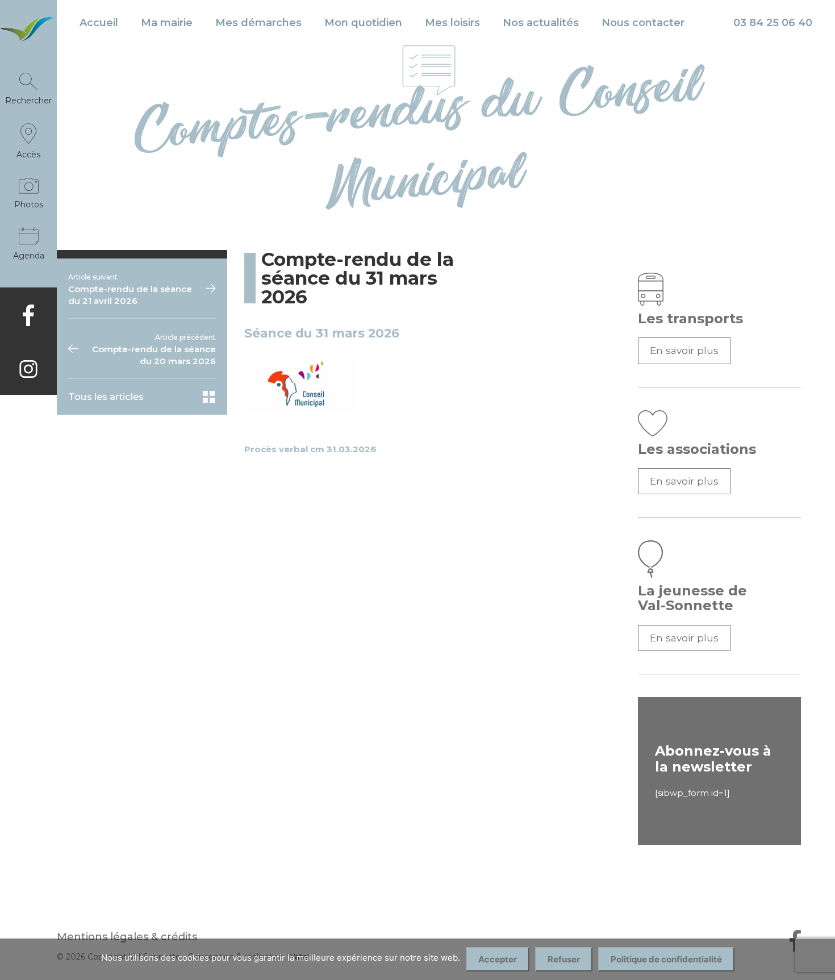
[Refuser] (820, 959)
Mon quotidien (363, 22)
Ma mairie (167, 22)
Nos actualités (541, 22)
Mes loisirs (452, 22)
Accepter (497, 959)
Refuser (564, 959)
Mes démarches (258, 22)
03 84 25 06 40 (772, 22)
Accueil (99, 22)
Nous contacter (643, 22)
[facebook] (28, 315)
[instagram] (28, 369)
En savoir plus (684, 350)
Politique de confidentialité (666, 959)
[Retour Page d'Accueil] (28, 35)
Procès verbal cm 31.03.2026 (310, 449)
